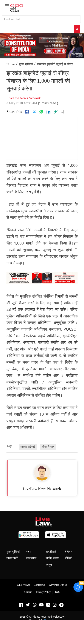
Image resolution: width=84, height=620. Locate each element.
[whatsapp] (41, 112)
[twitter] (34, 112)
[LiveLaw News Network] (42, 473)
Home (10, 64)
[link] (56, 112)
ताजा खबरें (12, 558)
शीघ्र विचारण (48, 446)
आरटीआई (51, 551)
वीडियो (68, 558)
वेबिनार (68, 551)
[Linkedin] (48, 112)
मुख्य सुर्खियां (26, 64)
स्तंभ (28, 551)
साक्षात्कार (31, 558)
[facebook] (27, 112)
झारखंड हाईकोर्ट (27, 446)
